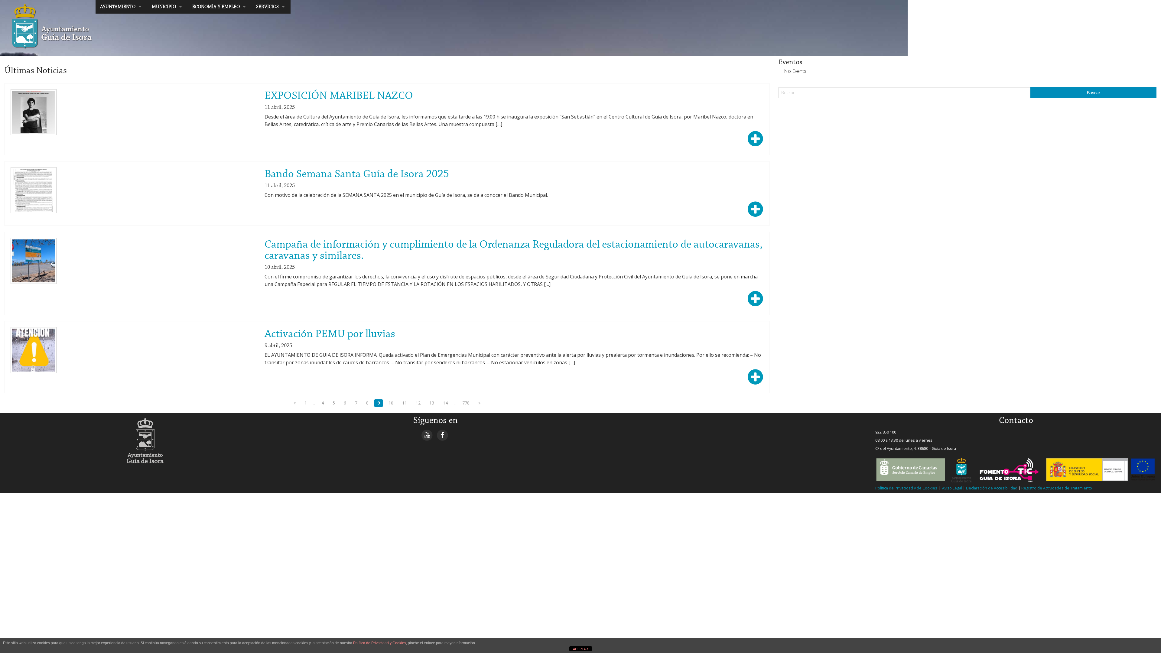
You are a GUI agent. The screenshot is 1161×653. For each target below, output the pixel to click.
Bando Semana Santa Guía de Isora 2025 (357, 174)
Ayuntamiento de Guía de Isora (38, 7)
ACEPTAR (580, 649)
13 (431, 403)
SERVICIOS (267, 7)
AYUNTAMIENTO (117, 7)
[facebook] (442, 435)
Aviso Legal (951, 488)
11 (404, 403)
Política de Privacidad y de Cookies (906, 488)
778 (466, 403)
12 (418, 403)
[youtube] (427, 435)
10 (391, 403)
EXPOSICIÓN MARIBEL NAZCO (339, 95)
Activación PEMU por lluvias (330, 334)
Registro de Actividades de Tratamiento (1056, 488)
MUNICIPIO (164, 7)
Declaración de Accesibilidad (991, 488)
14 (445, 403)
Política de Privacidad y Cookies (379, 643)
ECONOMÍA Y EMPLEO (216, 7)
